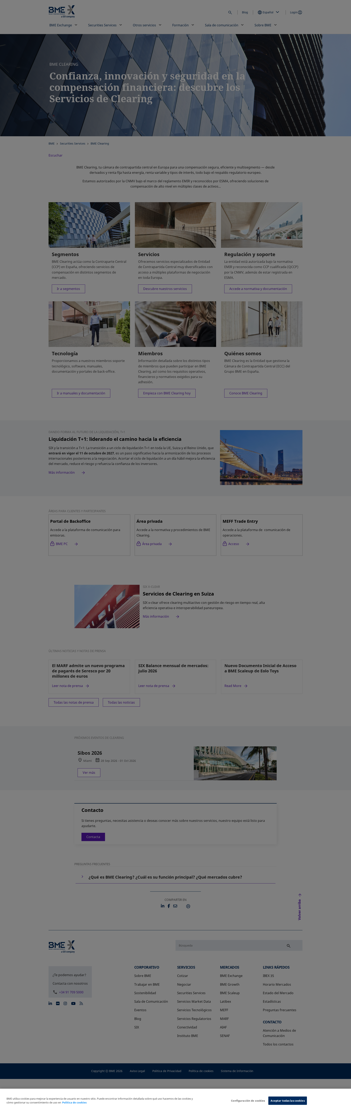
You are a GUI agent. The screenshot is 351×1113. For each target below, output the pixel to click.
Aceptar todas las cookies (287, 1100)
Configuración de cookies (248, 1100)
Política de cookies (74, 1102)
